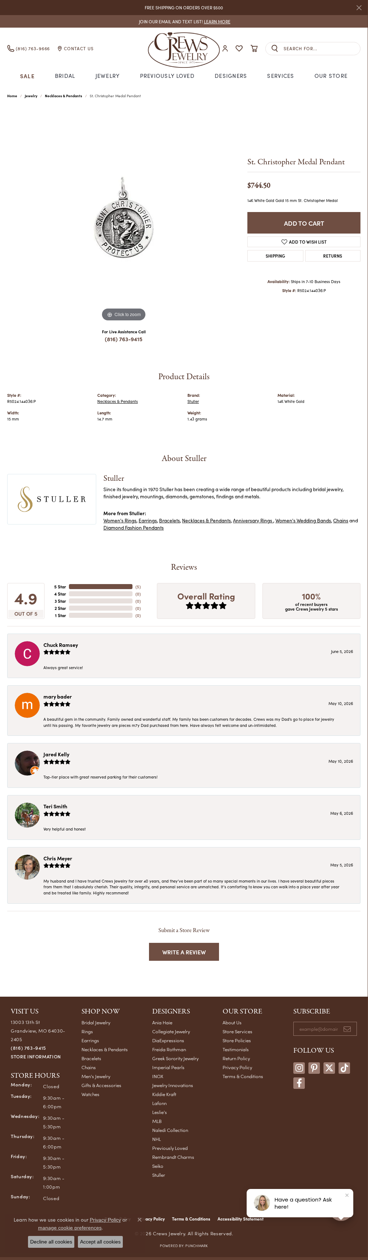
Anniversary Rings (253, 520)
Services (280, 75)
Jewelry (108, 75)
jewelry (31, 95)
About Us (232, 1022)
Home (12, 95)
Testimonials (236, 1049)
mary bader (57, 696)
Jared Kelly (56, 754)
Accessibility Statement (241, 1219)
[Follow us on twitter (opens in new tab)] (329, 1068)
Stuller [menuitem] (158, 1174)
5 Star (60, 586)
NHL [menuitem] (156, 1139)
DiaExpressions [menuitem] (168, 1040)
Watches (90, 1094)
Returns (332, 256)
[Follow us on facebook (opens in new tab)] (299, 1083)
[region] (124, 215)
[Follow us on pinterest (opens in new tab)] (314, 1068)
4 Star (60, 594)
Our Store (331, 75)
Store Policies (237, 1040)
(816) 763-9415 (124, 339)
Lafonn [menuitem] (159, 1103)
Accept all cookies (100, 1242)
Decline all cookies (51, 1242)
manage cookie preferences (70, 1228)
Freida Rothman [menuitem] (169, 1049)
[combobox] (322, 48)
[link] (184, 21)
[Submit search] (274, 48)
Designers (231, 75)
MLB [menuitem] (157, 1121)
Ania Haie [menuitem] (162, 1022)
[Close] (358, 7)
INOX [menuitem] (157, 1076)
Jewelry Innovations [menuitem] (172, 1085)
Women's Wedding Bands (303, 520)
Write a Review (184, 952)
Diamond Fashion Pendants (133, 527)
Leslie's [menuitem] (159, 1112)
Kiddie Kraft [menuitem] (164, 1094)
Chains (340, 520)
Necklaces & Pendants (63, 95)
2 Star (60, 608)
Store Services (237, 1031)
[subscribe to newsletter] (347, 1029)
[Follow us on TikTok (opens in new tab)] (344, 1068)
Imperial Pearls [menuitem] (168, 1067)
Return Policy (236, 1058)
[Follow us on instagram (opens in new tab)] (299, 1068)
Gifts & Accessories (101, 1085)
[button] (225, 48)
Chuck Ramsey (60, 644)
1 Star (60, 615)
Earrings (148, 520)
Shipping (275, 256)
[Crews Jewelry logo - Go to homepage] (183, 48)
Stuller (193, 401)
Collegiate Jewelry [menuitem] (171, 1031)
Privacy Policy (237, 1067)
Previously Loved (167, 75)
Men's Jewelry (95, 1076)
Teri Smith (55, 806)
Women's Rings (119, 520)
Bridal (65, 75)
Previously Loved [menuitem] (170, 1147)
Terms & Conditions (243, 1076)
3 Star (60, 601)
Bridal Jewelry (95, 1022)
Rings (87, 1031)
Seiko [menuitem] (157, 1165)
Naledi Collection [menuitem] (170, 1130)
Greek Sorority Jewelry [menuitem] (175, 1058)
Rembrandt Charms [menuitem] (173, 1156)
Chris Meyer (57, 858)
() (138, 586)
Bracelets (169, 520)
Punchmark (196, 1245)
